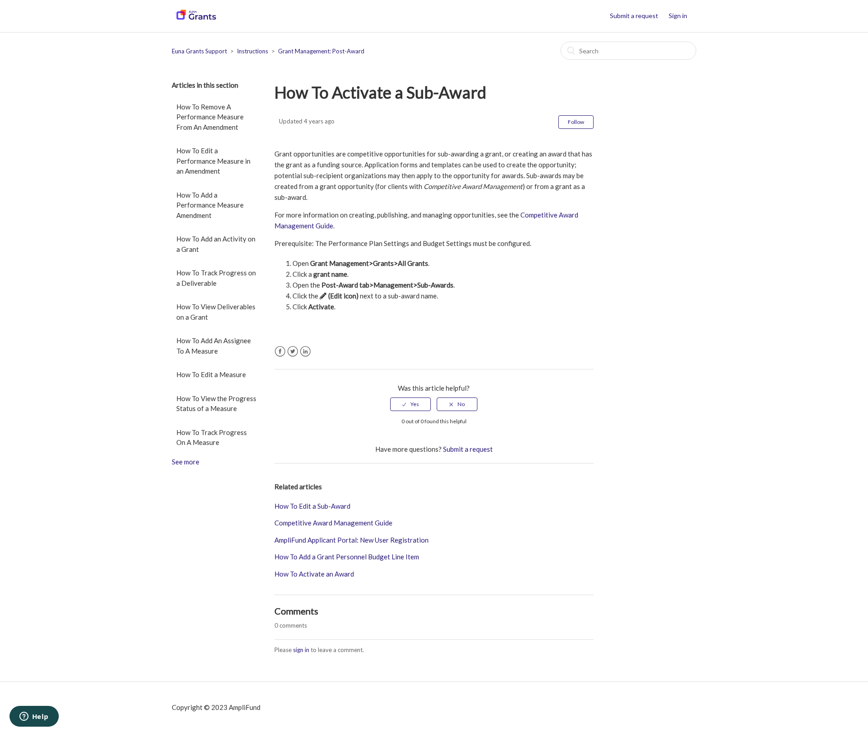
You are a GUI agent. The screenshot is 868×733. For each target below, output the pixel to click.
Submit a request (634, 15)
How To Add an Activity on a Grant (215, 244)
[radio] (410, 404)
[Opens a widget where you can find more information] (34, 717)
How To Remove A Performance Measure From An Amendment (210, 117)
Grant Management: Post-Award (321, 51)
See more (185, 462)
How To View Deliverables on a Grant (215, 312)
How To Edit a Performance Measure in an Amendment (213, 161)
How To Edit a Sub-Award (312, 506)
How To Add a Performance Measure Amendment (210, 205)
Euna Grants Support (199, 51)
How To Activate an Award (314, 574)
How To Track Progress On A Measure (211, 437)
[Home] (195, 20)
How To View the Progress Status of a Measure (216, 403)
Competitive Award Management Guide (333, 523)
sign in (301, 649)
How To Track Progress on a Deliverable (216, 278)
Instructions (252, 51)
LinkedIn (305, 351)
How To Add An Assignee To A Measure (213, 345)
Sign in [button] (678, 15)
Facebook (280, 351)
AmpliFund (244, 707)
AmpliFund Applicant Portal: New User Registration (351, 540)
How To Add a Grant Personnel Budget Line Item (346, 557)
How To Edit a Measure (211, 374)
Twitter (292, 351)
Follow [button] (576, 121)
